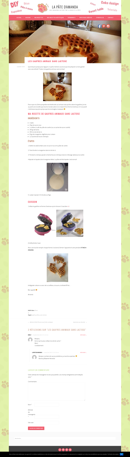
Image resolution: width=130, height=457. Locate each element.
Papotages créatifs (85, 17)
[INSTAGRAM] (63, 449)
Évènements (71, 17)
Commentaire (31, 381)
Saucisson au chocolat (79, 322)
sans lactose (43, 315)
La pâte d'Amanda (65, 6)
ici (68, 206)
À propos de (100, 17)
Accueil (19, 17)
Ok (121, 454)
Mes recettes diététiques (55, 17)
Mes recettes (38, 17)
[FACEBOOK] (59, 449)
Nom (30, 405)
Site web (30, 422)
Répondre (83, 335)
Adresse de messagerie (31, 413)
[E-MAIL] (70, 449)
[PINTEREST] (66, 449)
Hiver (36, 310)
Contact (110, 17)
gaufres (34, 315)
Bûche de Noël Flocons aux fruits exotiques (41, 322)
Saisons (28, 17)
